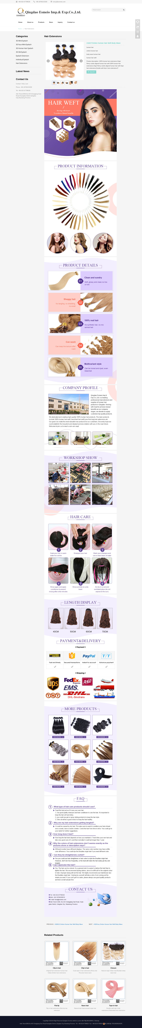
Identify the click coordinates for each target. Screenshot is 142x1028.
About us (30, 22)
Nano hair (85, 1005)
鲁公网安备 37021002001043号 (113, 1023)
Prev (48, 61)
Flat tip (56, 1005)
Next (81, 61)
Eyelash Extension (22, 56)
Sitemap (96, 1020)
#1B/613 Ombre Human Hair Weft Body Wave (69, 924)
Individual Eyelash (22, 59)
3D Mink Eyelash (22, 41)
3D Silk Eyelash (21, 52)
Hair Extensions (21, 63)
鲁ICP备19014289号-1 (88, 1020)
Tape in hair (113, 1005)
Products (41, 22)
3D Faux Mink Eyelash (23, 44)
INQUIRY (92, 72)
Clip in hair (57, 968)
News (51, 22)
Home (20, 22)
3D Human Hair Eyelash (24, 48)
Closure (113, 968)
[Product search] (124, 10)
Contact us (71, 22)
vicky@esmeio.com (59, 2)
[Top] (137, 36)
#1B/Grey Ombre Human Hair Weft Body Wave (108, 924)
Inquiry (60, 22)
